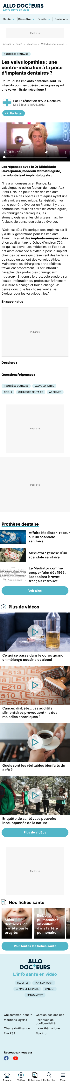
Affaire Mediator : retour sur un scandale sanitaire (49, 537)
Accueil (7, 44)
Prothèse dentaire (16, 54)
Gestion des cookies (50, 1015)
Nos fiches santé (26, 902)
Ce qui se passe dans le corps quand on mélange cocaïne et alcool (33, 657)
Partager (16, 113)
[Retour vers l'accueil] (35, 7)
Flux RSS (9, 1033)
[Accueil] (35, 967)
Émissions (61, 19)
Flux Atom (42, 1033)
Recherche (49, 1080)
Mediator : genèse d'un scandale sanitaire (48, 555)
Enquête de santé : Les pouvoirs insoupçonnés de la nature (29, 820)
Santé (7, 19)
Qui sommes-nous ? (18, 1015)
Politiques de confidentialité (46, 1021)
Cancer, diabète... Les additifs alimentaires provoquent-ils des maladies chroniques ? (29, 712)
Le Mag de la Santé (27, 989)
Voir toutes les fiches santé (35, 946)
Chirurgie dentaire (30, 392)
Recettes (22, 982)
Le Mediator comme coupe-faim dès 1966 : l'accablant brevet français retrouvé (47, 574)
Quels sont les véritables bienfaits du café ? (33, 767)
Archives (55, 392)
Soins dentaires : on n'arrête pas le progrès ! (16, 926)
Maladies (32, 44)
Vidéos (21, 1080)
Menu (63, 1080)
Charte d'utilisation (17, 1028)
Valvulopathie (44, 385)
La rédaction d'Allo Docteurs (40, 101)
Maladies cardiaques (52, 44)
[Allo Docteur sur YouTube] (15, 1058)
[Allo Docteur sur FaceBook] (6, 1058)
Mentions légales (15, 1020)
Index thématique (48, 1028)
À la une (7, 1080)
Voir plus (35, 591)
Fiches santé (35, 1080)
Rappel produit (44, 982)
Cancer (49, 989)
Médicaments (35, 995)
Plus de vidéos (24, 606)
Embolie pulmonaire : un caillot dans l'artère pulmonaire (47, 924)
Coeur (8, 392)
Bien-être (24, 19)
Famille (42, 19)
